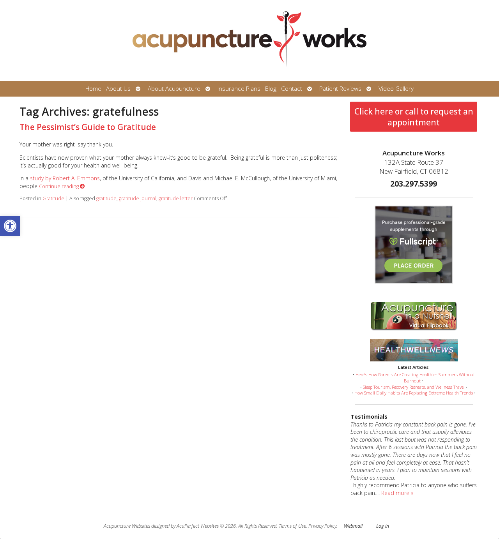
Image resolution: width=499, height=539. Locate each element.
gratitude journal (137, 198)
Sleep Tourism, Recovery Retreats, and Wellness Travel (414, 387)
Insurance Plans (239, 89)
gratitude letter (176, 198)
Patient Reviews (340, 89)
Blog (270, 89)
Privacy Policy (322, 526)
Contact (291, 89)
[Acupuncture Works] (249, 40)
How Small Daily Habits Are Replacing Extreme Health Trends (413, 393)
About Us (118, 89)
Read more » (397, 493)
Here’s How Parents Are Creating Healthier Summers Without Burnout (415, 378)
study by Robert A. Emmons (65, 178)
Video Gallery (396, 89)
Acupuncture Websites (127, 526)
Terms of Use (292, 526)
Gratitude (53, 198)
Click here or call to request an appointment (413, 117)
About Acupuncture (174, 89)
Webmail (353, 526)
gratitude (106, 198)
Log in (382, 526)
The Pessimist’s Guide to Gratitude (87, 127)
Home (93, 89)
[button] (10, 226)
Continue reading (59, 186)
